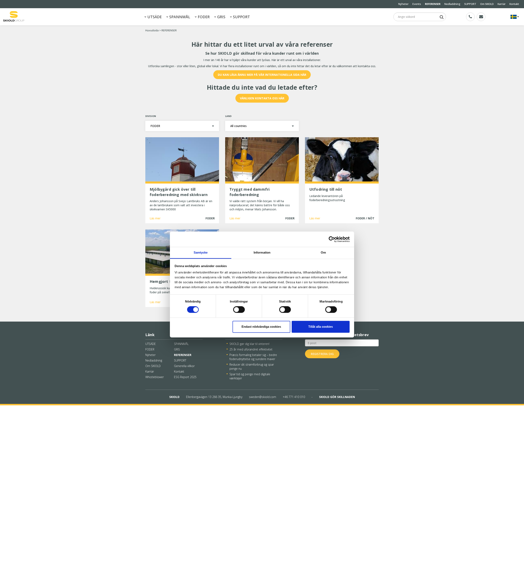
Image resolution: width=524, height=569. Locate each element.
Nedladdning (452, 4)
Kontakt (514, 4)
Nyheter (403, 4)
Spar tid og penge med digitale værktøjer (249, 376)
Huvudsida (152, 30)
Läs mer (149, 562)
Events (416, 4)
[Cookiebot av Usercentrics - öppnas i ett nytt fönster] (332, 239)
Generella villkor (184, 366)
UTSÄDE (154, 16)
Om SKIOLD (487, 4)
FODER (203, 16)
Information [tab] (262, 252)
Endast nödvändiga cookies (261, 326)
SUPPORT (470, 4)
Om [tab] (323, 252)
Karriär (502, 4)
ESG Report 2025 (185, 377)
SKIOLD (174, 397)
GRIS (220, 16)
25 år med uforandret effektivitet (250, 349)
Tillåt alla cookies (320, 326)
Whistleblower (154, 377)
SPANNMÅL (179, 16)
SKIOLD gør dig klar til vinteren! (249, 344)
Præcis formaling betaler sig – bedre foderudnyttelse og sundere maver (253, 357)
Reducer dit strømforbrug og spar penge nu (251, 367)
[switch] (239, 309)
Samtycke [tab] (201, 252)
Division (150, 116)
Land (228, 116)
